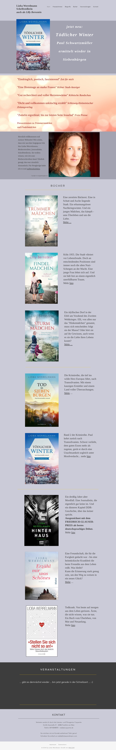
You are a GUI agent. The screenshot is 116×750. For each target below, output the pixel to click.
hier (71, 283)
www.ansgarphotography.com (42, 175)
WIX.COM (71, 747)
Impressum (53, 744)
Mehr (67, 393)
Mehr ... (67, 222)
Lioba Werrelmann (26, 5)
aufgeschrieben (33, 169)
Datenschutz (62, 744)
